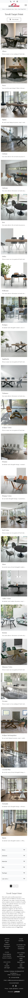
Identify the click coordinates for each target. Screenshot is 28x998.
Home (3, 9)
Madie (21, 958)
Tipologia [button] (4, 873)
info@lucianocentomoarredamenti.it (15, 980)
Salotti (21, 960)
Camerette (21, 940)
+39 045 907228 (15, 977)
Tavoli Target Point (22, 9)
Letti (7, 964)
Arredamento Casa (10, 9)
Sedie (21, 966)
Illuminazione (21, 947)
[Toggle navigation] (26, 5)
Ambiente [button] (4, 856)
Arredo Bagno (21, 968)
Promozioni (7, 944)
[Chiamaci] (10, 1)
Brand (7, 942)
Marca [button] (3, 850)
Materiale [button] (4, 861)
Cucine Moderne (7, 954)
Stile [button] (3, 867)
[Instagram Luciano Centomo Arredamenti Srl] (17, 1)
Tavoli (16, 9)
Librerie (21, 955)
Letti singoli (7, 967)
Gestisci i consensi (18, 988)
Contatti (7, 948)
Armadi (21, 939)
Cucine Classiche (7, 956)
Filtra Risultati (15, 19)
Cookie (10, 988)
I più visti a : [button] (5, 879)
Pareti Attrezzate (21, 956)
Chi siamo (7, 940)
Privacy (6, 988)
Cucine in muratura (6, 958)
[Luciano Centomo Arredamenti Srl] (14, 5)
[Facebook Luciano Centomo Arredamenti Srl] (14, 1)
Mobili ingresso (21, 962)
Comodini (7, 966)
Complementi (21, 948)
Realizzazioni (7, 946)
